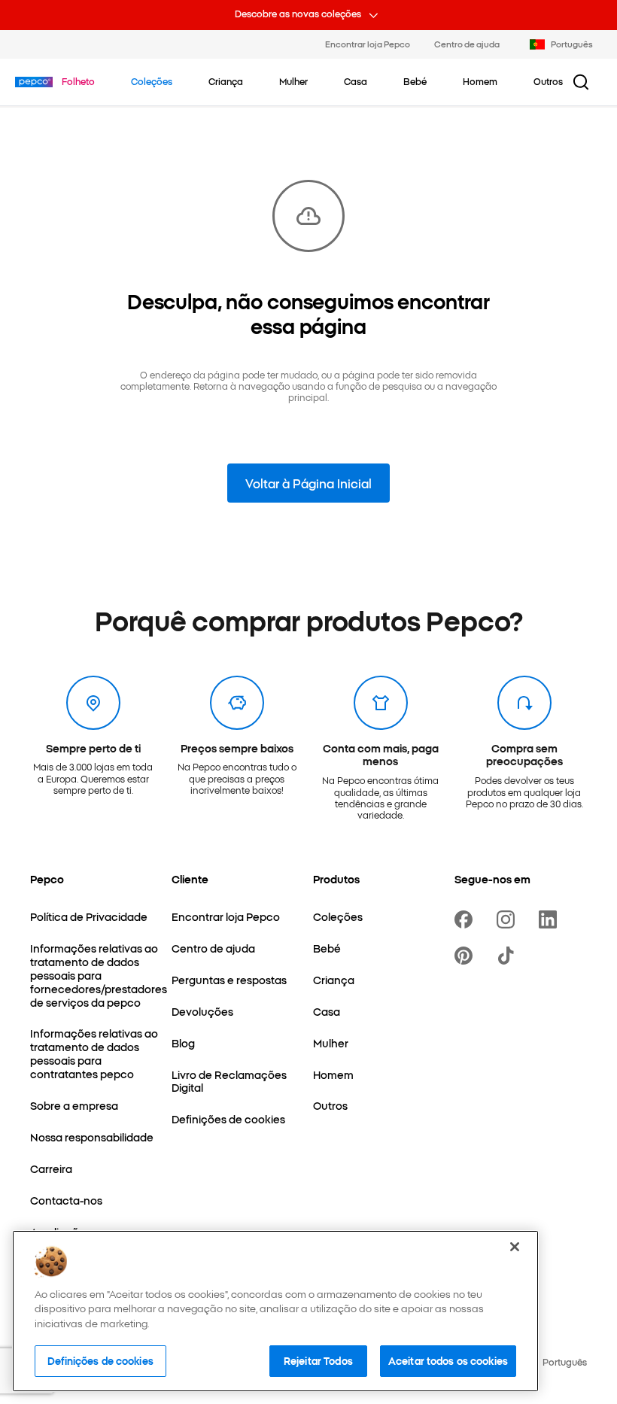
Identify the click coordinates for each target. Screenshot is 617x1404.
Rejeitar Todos (318, 1360)
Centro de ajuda (467, 44)
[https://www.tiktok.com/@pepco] (509, 956)
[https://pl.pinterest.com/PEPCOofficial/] (466, 956)
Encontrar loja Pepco (367, 44)
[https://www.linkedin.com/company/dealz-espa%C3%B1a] (551, 919)
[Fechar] (514, 1246)
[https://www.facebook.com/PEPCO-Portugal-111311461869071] (466, 919)
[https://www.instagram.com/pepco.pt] (509, 919)
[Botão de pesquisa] (581, 82)
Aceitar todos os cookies (448, 1360)
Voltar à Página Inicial (308, 483)
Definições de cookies (100, 1360)
